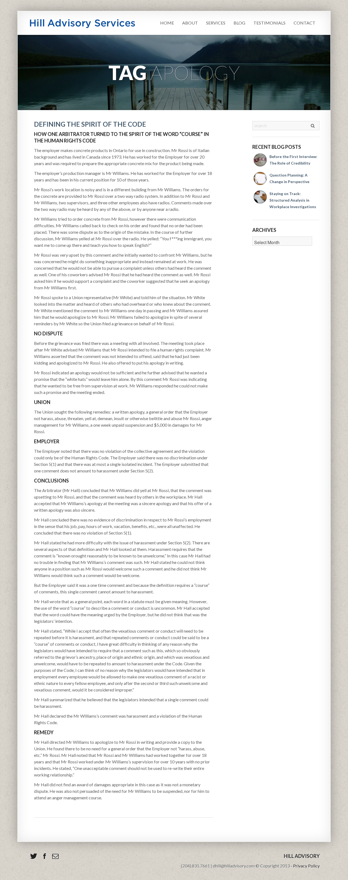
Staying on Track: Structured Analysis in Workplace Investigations (292, 200)
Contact (304, 22)
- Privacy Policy (305, 865)
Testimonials (269, 22)
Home (167, 22)
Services (215, 22)
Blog (239, 22)
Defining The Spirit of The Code (90, 124)
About (190, 22)
